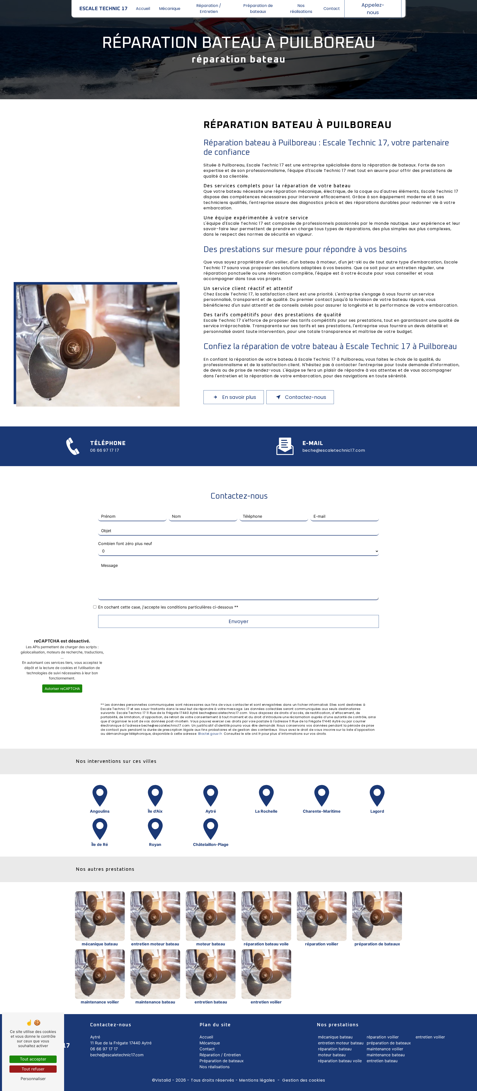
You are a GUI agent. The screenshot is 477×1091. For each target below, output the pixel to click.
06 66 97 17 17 (104, 450)
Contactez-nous (305, 397)
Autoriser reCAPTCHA (62, 688)
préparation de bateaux (389, 1042)
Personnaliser (33, 1078)
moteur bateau (332, 1054)
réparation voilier (383, 1036)
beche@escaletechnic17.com (333, 450)
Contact (331, 8)
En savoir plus (239, 397)
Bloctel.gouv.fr (210, 734)
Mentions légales (257, 1080)
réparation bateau (335, 1048)
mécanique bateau (335, 1036)
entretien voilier (430, 1036)
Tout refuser (33, 1068)
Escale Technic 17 (103, 8)
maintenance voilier (385, 1048)
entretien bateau (382, 1060)
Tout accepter (33, 1059)
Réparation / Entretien (208, 8)
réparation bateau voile (340, 1060)
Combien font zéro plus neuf (125, 543)
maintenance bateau (386, 1054)
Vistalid (163, 1080)
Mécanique (169, 8)
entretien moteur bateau (340, 1042)
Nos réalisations (301, 8)
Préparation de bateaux (258, 8)
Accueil (143, 8)
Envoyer (238, 621)
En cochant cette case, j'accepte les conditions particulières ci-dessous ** (168, 607)
